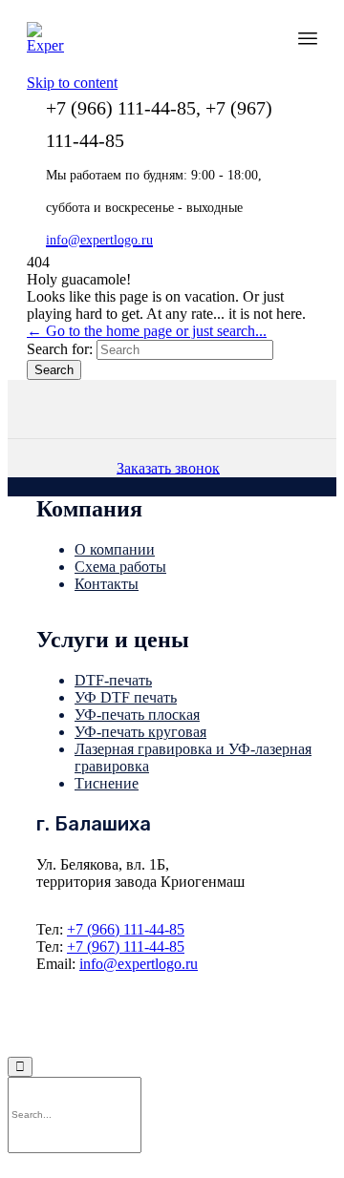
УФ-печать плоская (137, 714)
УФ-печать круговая (140, 732)
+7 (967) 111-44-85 (125, 946)
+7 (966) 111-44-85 (125, 929)
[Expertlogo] (45, 41)
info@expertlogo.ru (138, 964)
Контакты (107, 584)
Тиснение (107, 783)
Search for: (60, 349)
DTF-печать (113, 680)
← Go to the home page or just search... (147, 331)
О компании (115, 549)
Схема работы (120, 566)
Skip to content (72, 82)
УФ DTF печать (126, 697)
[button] (172, 467)
